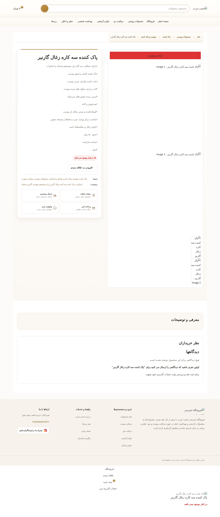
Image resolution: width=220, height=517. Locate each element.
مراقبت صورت (27, 179)
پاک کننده (166, 37)
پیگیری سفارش (84, 438)
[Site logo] (200, 8)
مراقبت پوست (126, 424)
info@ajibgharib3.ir (40, 422)
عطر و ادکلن (126, 445)
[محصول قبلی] (27, 37)
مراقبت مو (127, 431)
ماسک (23, 184)
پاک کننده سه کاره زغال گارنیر (62, 184)
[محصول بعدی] (19, 37)
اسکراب (79, 184)
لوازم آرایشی (126, 438)
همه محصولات (126, 417)
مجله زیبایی (86, 431)
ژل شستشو (44, 184)
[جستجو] (44, 8)
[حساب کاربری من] (36, 8)
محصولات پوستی (184, 37)
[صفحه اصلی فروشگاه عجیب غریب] (191, 411)
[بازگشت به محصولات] (23, 37)
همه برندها (86, 424)
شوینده (36, 184)
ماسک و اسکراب (55, 179)
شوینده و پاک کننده (148, 37)
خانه (198, 37)
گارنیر (29, 184)
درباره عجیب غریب (83, 417)
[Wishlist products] (30, 8)
